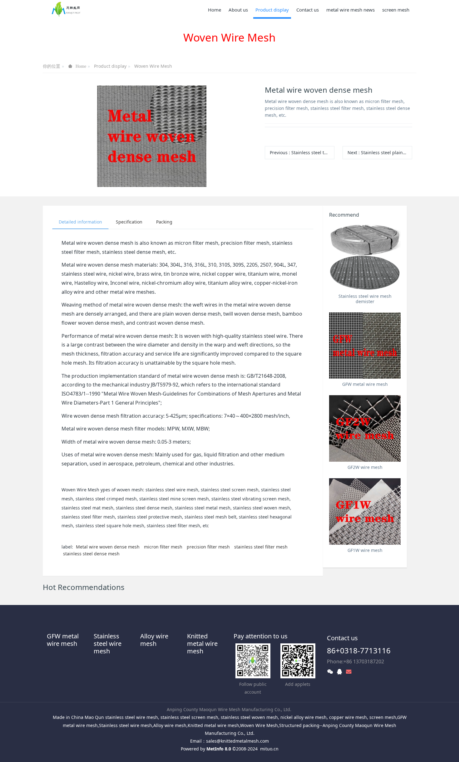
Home (214, 10)
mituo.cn (269, 749)
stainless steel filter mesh (261, 547)
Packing (164, 222)
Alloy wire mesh (154, 640)
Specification (129, 222)
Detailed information (80, 222)
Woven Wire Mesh (153, 66)
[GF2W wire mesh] (365, 428)
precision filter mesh (208, 547)
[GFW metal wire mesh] (365, 345)
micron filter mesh (163, 547)
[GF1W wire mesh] (365, 511)
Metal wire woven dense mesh (108, 547)
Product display (110, 66)
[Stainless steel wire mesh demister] (365, 257)
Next (380, 152)
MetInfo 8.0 (218, 749)
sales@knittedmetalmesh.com (237, 741)
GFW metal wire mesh (63, 640)
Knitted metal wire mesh (202, 643)
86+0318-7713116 (359, 650)
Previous (302, 152)
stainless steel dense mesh (91, 554)
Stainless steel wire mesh (107, 643)
